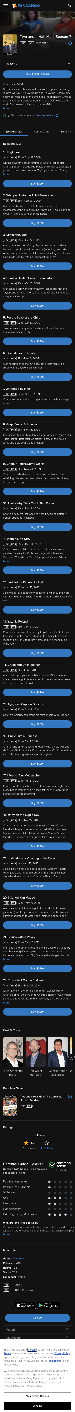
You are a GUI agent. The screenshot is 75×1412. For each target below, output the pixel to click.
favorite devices (45, 115)
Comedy (18, 1258)
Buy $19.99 (44, 74)
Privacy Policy (62, 1353)
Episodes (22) (14, 131)
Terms (7, 1353)
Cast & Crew (41, 131)
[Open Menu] (5, 5)
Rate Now (46, 1148)
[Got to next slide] (71, 1057)
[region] (37, 1375)
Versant (32, 1349)
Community (29, 1148)
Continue (37, 1405)
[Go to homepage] (26, 6)
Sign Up (37, 1318)
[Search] (69, 6)
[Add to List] (70, 43)
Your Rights (55, 1360)
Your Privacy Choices (37, 1396)
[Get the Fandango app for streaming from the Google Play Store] (48, 1306)
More (6, 108)
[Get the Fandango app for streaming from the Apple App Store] (25, 1306)
